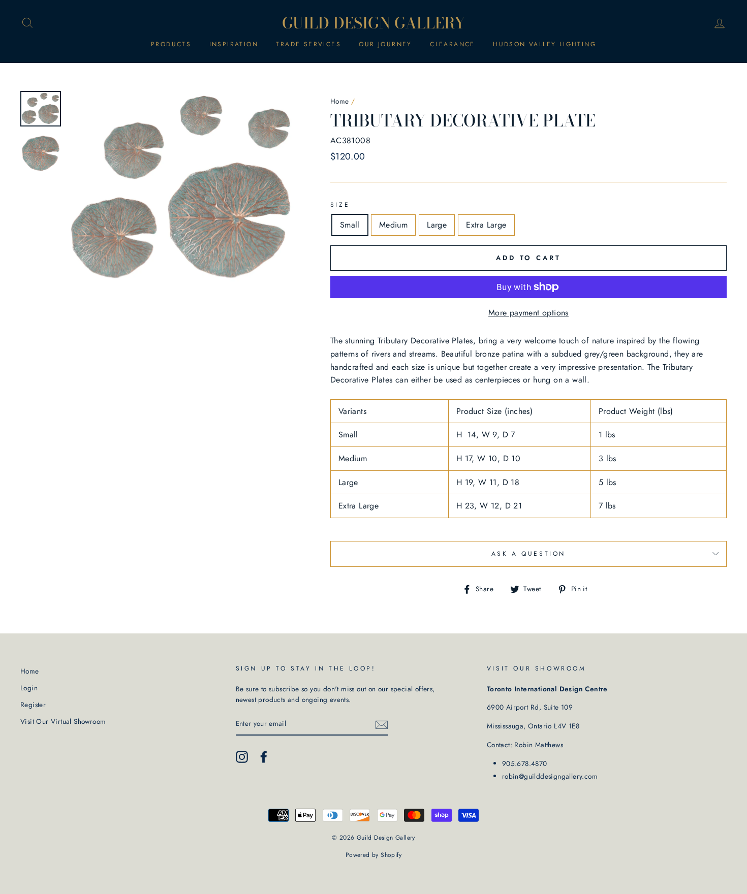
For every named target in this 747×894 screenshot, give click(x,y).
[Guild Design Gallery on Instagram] (242, 757)
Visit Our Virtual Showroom (63, 721)
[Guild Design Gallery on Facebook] (264, 757)
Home (339, 101)
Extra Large (486, 225)
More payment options (528, 312)
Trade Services (308, 44)
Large (437, 225)
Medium (393, 225)
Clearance (452, 44)
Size (340, 204)
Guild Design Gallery (373, 22)
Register (33, 704)
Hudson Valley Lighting (544, 44)
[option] (182, 189)
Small (350, 225)
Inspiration (233, 44)
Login (29, 688)
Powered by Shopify (373, 854)
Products (171, 44)
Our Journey (385, 44)
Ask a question (528, 553)
